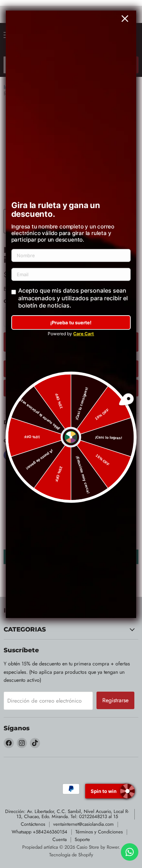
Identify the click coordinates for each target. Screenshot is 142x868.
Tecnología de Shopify (71, 854)
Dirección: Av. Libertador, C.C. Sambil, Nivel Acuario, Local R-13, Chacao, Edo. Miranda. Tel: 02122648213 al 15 (67, 814)
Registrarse (115, 700)
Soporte (82, 839)
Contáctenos (33, 824)
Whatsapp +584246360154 (39, 831)
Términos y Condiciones (99, 831)
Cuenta (59, 839)
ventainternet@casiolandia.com (83, 824)
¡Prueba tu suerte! (70, 322)
